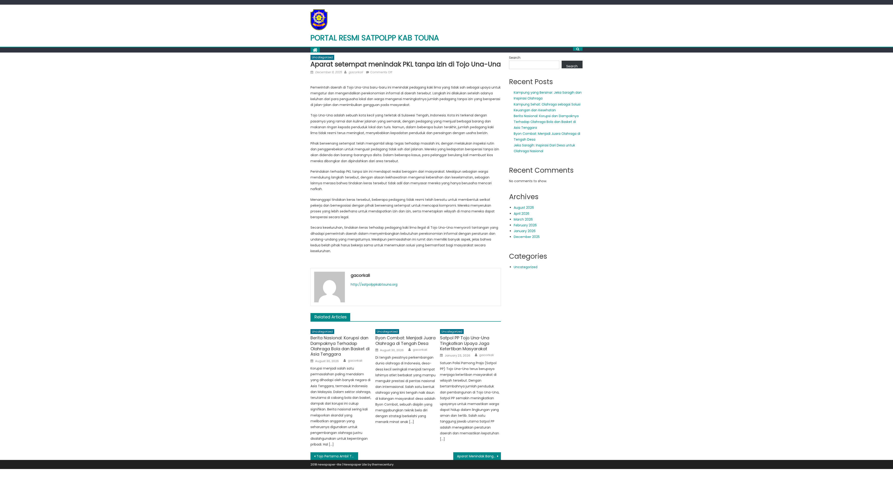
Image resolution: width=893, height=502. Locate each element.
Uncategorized (322, 57)
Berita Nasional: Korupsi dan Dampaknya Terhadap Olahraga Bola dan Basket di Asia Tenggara (340, 346)
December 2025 (527, 236)
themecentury (382, 464)
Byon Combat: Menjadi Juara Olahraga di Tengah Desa (405, 340)
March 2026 (523, 219)
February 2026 (525, 225)
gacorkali (356, 72)
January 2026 (525, 231)
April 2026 (521, 213)
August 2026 (524, 207)
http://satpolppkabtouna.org (374, 284)
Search (514, 57)
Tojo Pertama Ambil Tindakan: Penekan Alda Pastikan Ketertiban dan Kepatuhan (337, 456)
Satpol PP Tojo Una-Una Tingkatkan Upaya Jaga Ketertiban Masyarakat (464, 343)
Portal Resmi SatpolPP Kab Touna (374, 38)
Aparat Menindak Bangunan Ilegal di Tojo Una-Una (479, 456)
